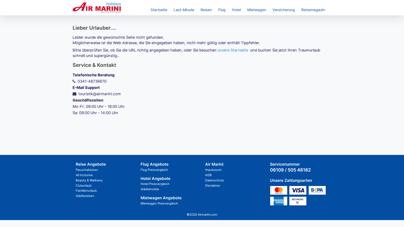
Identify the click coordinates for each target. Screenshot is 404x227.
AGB (208, 175)
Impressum (213, 170)
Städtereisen (85, 196)
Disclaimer (212, 185)
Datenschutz (214, 180)
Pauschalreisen (87, 170)
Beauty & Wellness (89, 180)
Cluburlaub (84, 185)
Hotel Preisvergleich (155, 184)
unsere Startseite (233, 50)
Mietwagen (256, 10)
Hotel (236, 10)
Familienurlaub (86, 191)
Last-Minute (184, 10)
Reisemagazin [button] (313, 10)
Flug (222, 10)
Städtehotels (150, 189)
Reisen (206, 10)
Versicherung (283, 10)
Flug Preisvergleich (154, 170)
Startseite (159, 10)
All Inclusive (84, 175)
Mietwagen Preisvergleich (159, 203)
